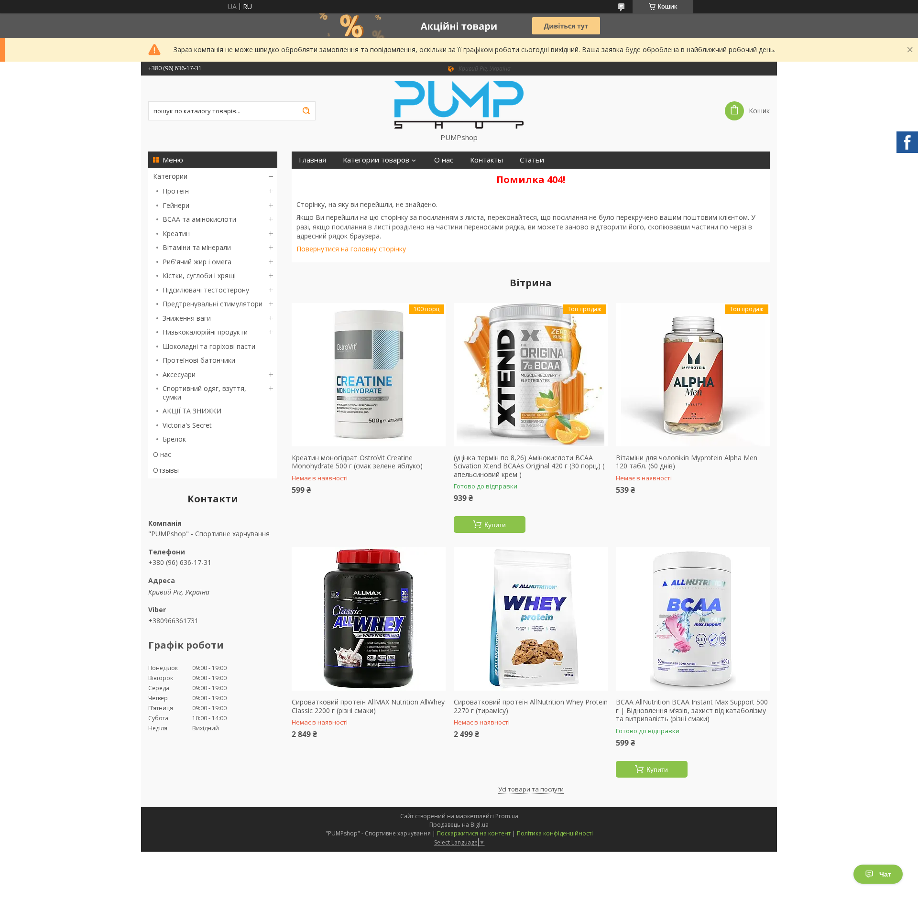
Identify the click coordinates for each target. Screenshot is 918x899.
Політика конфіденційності (555, 833)
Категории (170, 176)
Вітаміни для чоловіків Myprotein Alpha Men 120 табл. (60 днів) (686, 462)
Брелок (174, 439)
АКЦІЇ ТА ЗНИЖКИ (192, 410)
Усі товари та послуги (531, 789)
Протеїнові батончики (199, 360)
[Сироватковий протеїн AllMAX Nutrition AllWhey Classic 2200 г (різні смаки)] (369, 619)
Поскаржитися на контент (474, 833)
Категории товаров (376, 159)
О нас (162, 454)
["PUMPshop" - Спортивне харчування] (459, 104)
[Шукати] (306, 110)
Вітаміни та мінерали (197, 247)
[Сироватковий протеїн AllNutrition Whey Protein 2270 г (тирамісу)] (531, 619)
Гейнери (176, 205)
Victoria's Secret (187, 425)
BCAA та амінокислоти (199, 219)
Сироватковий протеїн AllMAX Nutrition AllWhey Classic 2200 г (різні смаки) (368, 706)
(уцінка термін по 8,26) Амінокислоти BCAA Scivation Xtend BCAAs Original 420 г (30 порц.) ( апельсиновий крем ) (529, 466)
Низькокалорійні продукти (205, 331)
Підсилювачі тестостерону (206, 289)
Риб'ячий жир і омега (197, 261)
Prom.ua (506, 816)
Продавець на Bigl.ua (459, 825)
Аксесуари (179, 374)
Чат (885, 874)
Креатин (176, 233)
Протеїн (176, 190)
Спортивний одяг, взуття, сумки (204, 392)
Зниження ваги (187, 318)
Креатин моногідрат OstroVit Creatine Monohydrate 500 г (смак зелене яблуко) (357, 462)
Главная (312, 159)
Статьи (532, 159)
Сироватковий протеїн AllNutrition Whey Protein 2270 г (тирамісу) (531, 706)
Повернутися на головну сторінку (351, 248)
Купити (495, 525)
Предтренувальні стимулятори (212, 303)
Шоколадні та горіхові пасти (209, 346)
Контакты (486, 159)
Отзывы (166, 470)
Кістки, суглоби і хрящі (199, 275)
